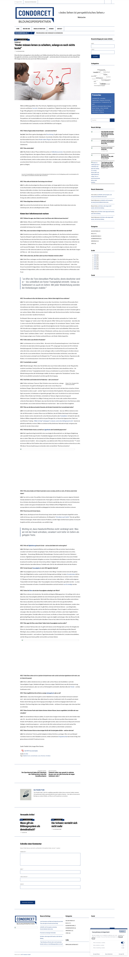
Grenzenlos (94, 241)
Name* (92, 43)
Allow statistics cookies (98, 945)
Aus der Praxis (94, 231)
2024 (95, 259)
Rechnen (43, 755)
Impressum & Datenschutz (30, 1)
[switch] (122, 943)
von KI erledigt (68, 584)
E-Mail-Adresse (24, 876)
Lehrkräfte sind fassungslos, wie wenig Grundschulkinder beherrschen (107, 142)
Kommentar (23, 851)
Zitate (92, 243)
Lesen (39, 755)
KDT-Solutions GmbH (26, 954)
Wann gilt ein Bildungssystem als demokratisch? (30, 826)
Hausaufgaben (36, 568)
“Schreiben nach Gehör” (62, 517)
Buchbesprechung (95, 236)
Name (21, 869)
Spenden (51, 28)
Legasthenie (47, 429)
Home (17, 28)
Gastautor (24, 832)
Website (22, 884)
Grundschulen (71, 574)
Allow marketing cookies (99, 947)
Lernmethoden (33, 755)
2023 (95, 261)
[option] (75, 33)
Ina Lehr (34, 108)
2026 (95, 255)
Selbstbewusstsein (57, 152)
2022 (95, 263)
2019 (95, 268)
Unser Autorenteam (39, 28)
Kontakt (59, 28)
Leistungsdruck (50, 693)
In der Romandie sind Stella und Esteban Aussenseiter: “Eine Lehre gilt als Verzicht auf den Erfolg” (107, 134)
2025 (95, 257)
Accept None (96, 954)
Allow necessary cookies (99, 942)
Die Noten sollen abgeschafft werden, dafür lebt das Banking (58, 33)
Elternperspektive (95, 238)
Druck (28, 755)
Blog (16, 39)
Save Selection (109, 954)
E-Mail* (92, 49)
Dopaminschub (63, 736)
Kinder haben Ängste (45, 139)
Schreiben (48, 755)
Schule (72, 687)
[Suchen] (112, 120)
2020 (95, 266)
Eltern (30, 590)
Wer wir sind (26, 28)
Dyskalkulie (63, 416)
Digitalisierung (32, 545)
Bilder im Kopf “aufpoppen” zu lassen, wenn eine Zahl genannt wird (53, 421)
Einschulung (49, 134)
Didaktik (25, 755)
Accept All (121, 954)
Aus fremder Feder (20, 51)
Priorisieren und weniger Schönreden (48, 932)
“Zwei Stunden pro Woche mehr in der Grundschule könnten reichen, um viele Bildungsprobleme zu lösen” (107, 164)
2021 (95, 265)
